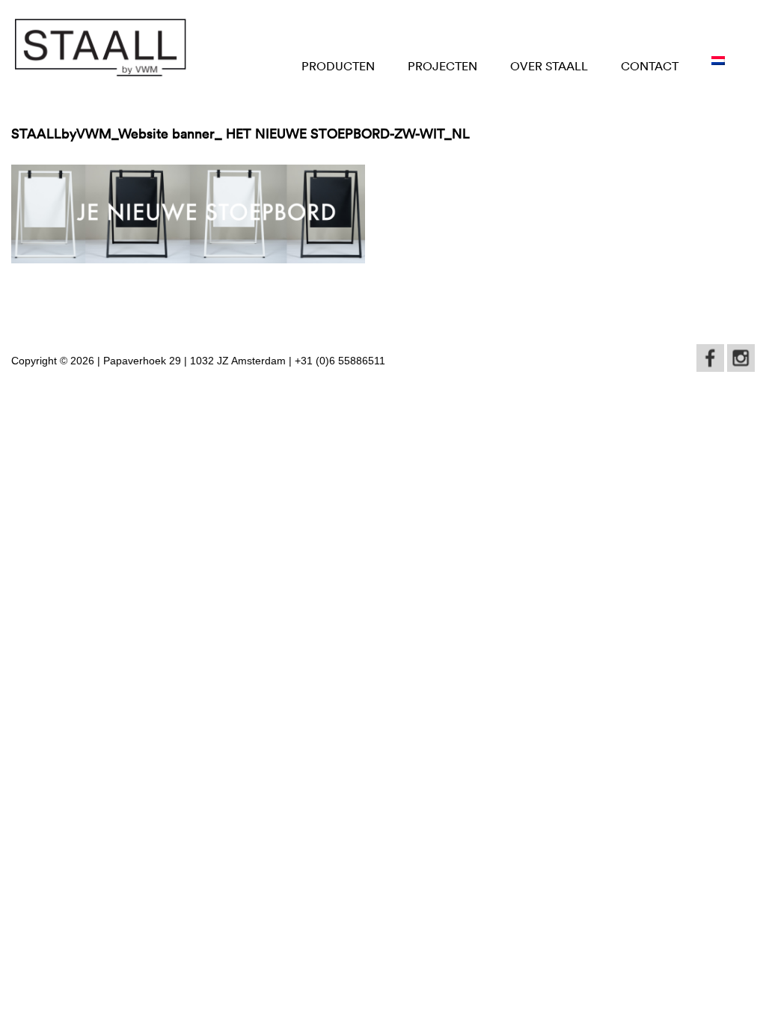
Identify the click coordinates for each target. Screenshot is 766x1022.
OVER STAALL (549, 65)
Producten (338, 65)
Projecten (442, 65)
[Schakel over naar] (718, 61)
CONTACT (649, 65)
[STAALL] (100, 47)
